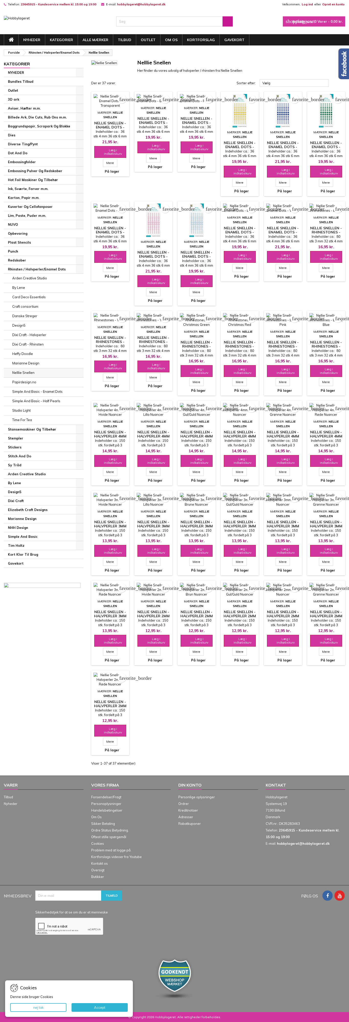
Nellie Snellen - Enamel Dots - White (283, 232)
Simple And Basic (23, 536)
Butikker (97, 877)
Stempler (15, 438)
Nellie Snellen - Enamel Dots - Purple (196, 122)
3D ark (13, 99)
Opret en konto (333, 4)
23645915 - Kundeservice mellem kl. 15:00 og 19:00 (58, 4)
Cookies (97, 843)
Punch (13, 251)
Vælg (294, 83)
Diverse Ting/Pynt (23, 144)
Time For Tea (22, 420)
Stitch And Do (19, 456)
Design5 (19, 325)
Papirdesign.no (24, 382)
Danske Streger (24, 316)
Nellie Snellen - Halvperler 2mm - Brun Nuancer (196, 616)
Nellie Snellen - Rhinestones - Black (326, 232)
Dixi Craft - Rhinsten (28, 344)
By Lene (18, 288)
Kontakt (276, 785)
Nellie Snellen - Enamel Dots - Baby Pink (153, 256)
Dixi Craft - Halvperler (29, 335)
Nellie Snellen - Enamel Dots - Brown (153, 122)
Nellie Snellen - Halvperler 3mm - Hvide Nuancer (110, 526)
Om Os (171, 40)
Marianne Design (25, 363)
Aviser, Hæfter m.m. (24, 108)
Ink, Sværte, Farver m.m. (28, 189)
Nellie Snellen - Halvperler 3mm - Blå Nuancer (283, 526)
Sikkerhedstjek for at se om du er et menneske (71, 912)
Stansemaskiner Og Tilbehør (32, 429)
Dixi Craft (16, 501)
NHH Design (18, 528)
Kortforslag (201, 40)
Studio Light (21, 410)
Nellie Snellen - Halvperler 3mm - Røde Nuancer (110, 616)
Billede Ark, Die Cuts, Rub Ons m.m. (37, 117)
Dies (11, 135)
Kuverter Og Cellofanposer (30, 207)
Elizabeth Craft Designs (28, 510)
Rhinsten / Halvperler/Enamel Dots (37, 269)
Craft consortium (25, 306)
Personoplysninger (106, 804)
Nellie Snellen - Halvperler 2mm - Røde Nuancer (110, 705)
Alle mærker (95, 40)
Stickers (14, 447)
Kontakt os (99, 863)
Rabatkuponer (189, 824)
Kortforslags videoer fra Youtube (116, 857)
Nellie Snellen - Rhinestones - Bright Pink (283, 346)
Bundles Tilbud (20, 81)
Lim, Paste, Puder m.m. (27, 215)
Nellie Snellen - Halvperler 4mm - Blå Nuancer (240, 436)
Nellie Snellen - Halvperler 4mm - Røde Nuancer (326, 436)
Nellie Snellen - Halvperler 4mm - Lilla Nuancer (153, 436)
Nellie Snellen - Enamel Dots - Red (110, 232)
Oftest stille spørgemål (108, 837)
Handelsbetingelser (106, 810)
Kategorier (61, 40)
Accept (99, 1007)
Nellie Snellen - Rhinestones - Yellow (153, 341)
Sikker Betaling (103, 824)
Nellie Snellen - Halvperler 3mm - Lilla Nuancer (153, 526)
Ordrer (183, 804)
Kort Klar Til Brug (23, 554)
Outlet (148, 40)
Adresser (185, 817)
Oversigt (97, 870)
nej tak (38, 1007)
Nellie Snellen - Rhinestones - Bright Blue (326, 346)
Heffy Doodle (22, 354)
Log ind (307, 4)
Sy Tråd (14, 465)
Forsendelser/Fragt (106, 797)
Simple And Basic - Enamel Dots (37, 391)
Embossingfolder (22, 162)
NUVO (13, 224)
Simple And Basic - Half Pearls (36, 401)
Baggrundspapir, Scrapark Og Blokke (39, 126)
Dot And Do (17, 153)
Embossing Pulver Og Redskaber (35, 171)
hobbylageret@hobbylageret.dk (141, 4)
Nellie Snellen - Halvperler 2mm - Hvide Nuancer (153, 616)
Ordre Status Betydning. (110, 830)
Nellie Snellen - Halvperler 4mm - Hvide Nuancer (110, 436)
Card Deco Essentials (29, 297)
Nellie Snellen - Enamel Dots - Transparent (110, 127)
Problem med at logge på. (111, 850)
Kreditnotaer (188, 810)
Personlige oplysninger (196, 797)
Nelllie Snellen (23, 373)
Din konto (190, 785)
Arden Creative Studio (29, 278)
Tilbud (124, 40)
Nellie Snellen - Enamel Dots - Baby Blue (196, 256)
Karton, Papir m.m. (23, 198)
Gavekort (234, 40)
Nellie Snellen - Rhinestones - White (110, 341)
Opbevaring (17, 233)
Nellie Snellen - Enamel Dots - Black (239, 232)
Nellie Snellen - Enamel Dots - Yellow (239, 146)
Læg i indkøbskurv (110, 152)
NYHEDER (31, 40)
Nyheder (10, 804)
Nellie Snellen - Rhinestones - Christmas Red (239, 346)
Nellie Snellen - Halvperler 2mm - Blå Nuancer (283, 616)
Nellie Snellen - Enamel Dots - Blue (283, 146)
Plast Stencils (19, 242)
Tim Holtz (16, 545)
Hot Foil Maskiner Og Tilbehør (33, 180)
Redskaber (17, 260)
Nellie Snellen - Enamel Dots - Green (326, 146)
